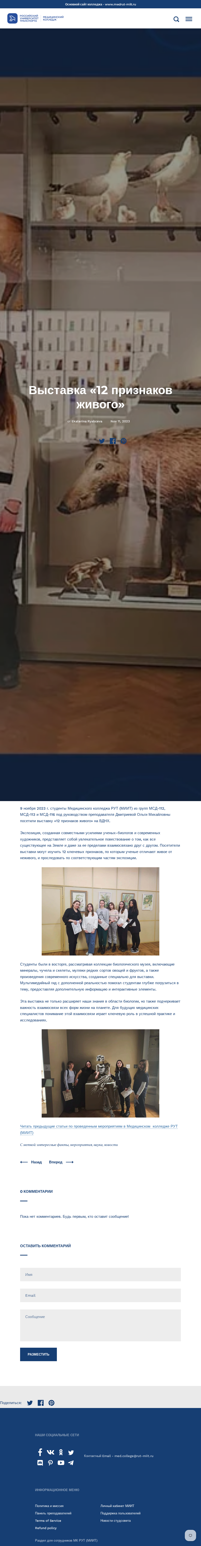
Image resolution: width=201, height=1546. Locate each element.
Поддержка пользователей (120, 1513)
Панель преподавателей (53, 1513)
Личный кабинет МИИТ (117, 1506)
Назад (37, 1162)
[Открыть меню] (189, 19)
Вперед (56, 1162)
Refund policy (46, 1528)
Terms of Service (48, 1520)
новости (111, 1145)
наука (98, 1145)
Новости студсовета (115, 1520)
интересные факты (53, 1145)
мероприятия (81, 1145)
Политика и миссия (49, 1506)
